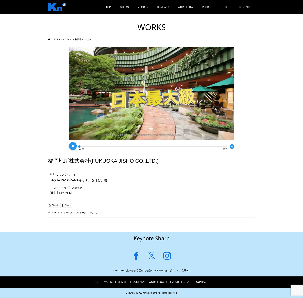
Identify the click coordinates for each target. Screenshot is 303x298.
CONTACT (245, 7)
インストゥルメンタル (68, 212)
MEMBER (142, 7)
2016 (54, 212)
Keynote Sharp (152, 238)
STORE (226, 7)
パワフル (97, 212)
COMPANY (163, 7)
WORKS (124, 7)
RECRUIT (207, 7)
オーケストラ (86, 212)
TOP (108, 7)
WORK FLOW (185, 7)
